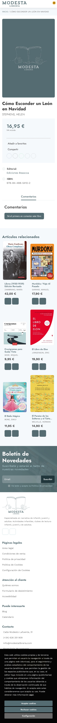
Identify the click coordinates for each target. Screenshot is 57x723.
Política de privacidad (13, 559)
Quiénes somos (10, 585)
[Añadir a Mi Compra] (8, 301)
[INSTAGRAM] (5, 532)
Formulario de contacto (16, 648)
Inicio (5, 12)
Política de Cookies (12, 564)
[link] (15, 301)
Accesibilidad (9, 596)
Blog (4, 611)
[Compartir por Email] (27, 155)
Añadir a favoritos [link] (17, 143)
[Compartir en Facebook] (9, 155)
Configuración (28, 715)
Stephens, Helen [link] (13, 114)
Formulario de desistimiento (17, 591)
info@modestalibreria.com (17, 643)
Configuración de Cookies (16, 570)
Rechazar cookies (28, 709)
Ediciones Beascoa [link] (18, 172)
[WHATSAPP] (13, 532)
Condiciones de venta (13, 553)
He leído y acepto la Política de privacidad (31, 486)
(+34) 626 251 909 (13, 637)
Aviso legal (8, 548)
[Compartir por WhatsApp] (21, 155)
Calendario (8, 617)
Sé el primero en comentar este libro (24, 216)
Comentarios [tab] (28, 197)
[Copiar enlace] (33, 155)
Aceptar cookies (28, 703)
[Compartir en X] (15, 155)
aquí (31, 695)
